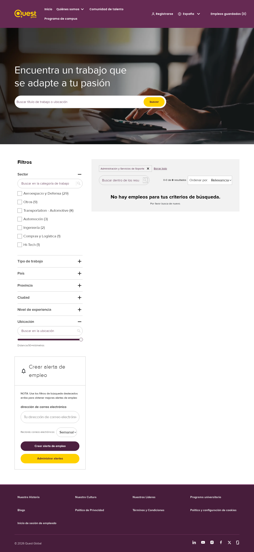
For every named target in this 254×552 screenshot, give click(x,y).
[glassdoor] (237, 542)
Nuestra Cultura (86, 497)
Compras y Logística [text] (41, 236)
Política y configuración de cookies (213, 510)
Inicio (48, 9)
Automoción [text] (35, 219)
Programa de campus (60, 19)
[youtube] (203, 542)
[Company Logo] (25, 13)
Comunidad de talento (106, 9)
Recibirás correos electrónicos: (38, 432)
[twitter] (229, 542)
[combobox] (79, 102)
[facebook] (221, 542)
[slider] (81, 339)
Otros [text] (30, 202)
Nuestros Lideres (144, 497)
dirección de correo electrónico (43, 407)
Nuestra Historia (28, 497)
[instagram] (212, 542)
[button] (162, 14)
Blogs (21, 510)
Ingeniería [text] (34, 227)
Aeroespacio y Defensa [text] (45, 193)
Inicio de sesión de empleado (36, 523)
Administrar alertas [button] (50, 458)
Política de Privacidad (89, 510)
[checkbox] (19, 193)
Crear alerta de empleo (50, 446)
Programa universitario (205, 497)
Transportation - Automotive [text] (48, 210)
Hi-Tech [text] (31, 245)
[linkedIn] (194, 542)
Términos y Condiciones (148, 510)
